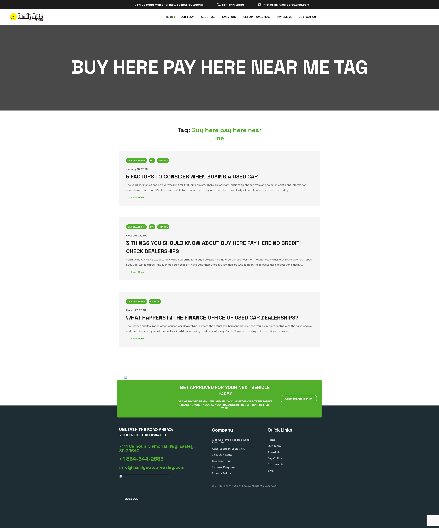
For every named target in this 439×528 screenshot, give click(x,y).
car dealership (136, 160)
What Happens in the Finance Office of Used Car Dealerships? (212, 317)
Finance (163, 160)
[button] (159, 448)
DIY (152, 160)
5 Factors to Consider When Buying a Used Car (192, 176)
